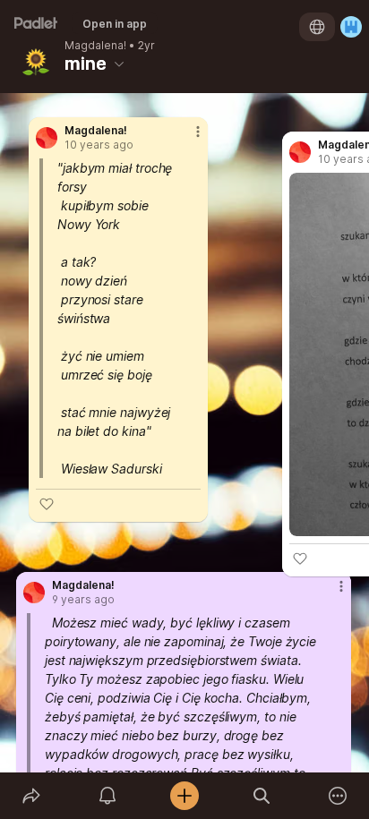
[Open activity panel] (108, 796)
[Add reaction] (46, 504)
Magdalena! (95, 45)
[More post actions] (186, 139)
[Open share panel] (31, 796)
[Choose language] (317, 27)
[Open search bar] (261, 795)
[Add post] (184, 796)
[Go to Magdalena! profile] (46, 138)
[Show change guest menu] (351, 27)
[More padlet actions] (337, 796)
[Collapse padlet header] (119, 63)
